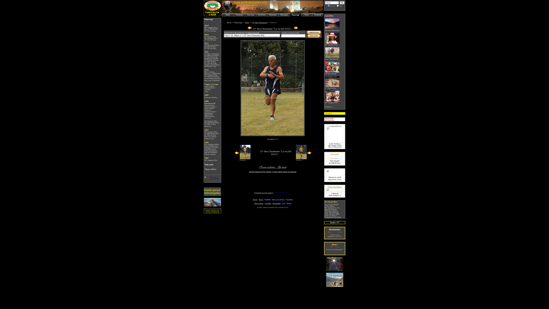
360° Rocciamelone (331, 211)
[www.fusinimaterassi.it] (335, 175)
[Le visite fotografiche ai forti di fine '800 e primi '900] (334, 286)
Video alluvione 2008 (332, 214)
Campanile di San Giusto (333, 217)
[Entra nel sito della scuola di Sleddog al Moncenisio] (335, 142)
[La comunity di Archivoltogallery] (206, 180)
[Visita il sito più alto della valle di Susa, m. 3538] (212, 205)
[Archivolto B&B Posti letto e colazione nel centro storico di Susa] (212, 15)
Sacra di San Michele (332, 204)
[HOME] (272, 13)
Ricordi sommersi (331, 209)
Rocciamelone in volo (332, 208)
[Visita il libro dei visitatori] (212, 212)
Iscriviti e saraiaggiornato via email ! (335, 235)
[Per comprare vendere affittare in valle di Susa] (335, 192)
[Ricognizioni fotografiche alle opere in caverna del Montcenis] (334, 270)
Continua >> (329, 107)
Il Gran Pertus (329, 206)
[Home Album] (272, 134)
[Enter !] (212, 195)
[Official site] (335, 156)
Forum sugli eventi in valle (214, 178)
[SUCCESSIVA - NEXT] (296, 29)
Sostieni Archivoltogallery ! (334, 249)
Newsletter (334, 229)
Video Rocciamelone (332, 212)
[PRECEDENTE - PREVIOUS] (249, 29)
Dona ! (335, 244)
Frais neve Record (331, 215)
